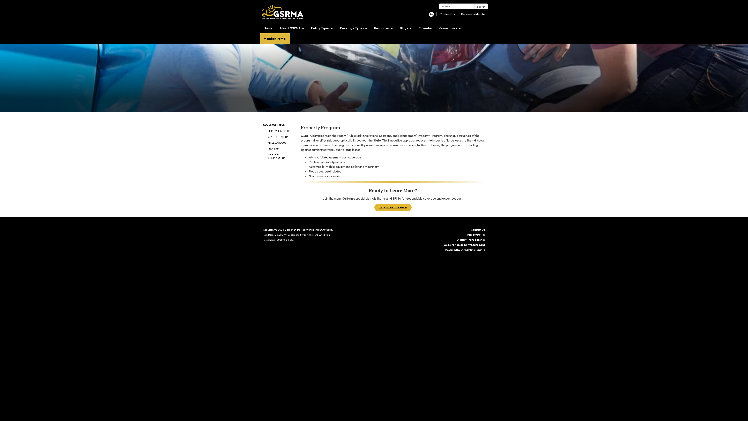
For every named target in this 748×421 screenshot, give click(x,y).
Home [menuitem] (268, 28)
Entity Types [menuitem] (320, 28)
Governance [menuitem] (448, 28)
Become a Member (474, 14)
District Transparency (471, 239)
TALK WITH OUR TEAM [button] (393, 207)
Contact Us (447, 14)
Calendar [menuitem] (425, 28)
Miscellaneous (277, 142)
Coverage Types (274, 124)
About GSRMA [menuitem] (290, 28)
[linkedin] (431, 16)
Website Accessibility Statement (464, 244)
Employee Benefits (279, 131)
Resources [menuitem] (382, 28)
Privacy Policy (476, 234)
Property (274, 148)
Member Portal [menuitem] (275, 39)
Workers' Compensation (277, 156)
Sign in (481, 249)
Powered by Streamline (460, 249)
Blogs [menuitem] (404, 28)
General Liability (278, 136)
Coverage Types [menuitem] (352, 28)
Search (481, 6)
